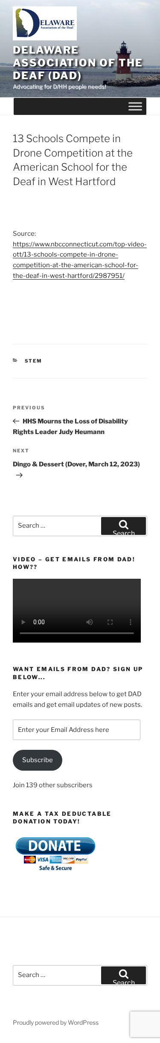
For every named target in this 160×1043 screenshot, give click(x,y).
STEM (34, 361)
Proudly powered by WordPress (56, 1022)
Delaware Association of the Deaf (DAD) (78, 63)
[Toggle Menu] (135, 107)
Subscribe (37, 760)
